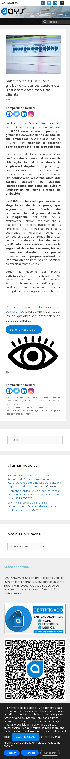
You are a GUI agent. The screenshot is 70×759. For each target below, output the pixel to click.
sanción (55, 127)
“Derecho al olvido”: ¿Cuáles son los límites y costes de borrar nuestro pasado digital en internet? (33, 494)
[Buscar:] (35, 439)
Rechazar (30, 752)
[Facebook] (9, 114)
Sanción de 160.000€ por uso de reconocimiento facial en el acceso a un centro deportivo (31, 506)
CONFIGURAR (25, 737)
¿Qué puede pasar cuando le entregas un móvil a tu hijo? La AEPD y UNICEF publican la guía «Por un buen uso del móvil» (33, 400)
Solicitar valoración (24, 329)
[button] (21, 21)
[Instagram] (31, 114)
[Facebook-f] (43, 3)
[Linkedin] (55, 3)
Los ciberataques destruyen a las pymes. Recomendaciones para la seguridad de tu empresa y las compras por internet (33, 410)
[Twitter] (49, 3)
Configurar (50, 752)
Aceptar (11, 752)
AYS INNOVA (11, 12)
